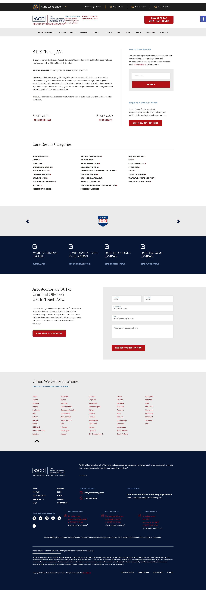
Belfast (35, 417)
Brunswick (64, 396)
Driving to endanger (90, 156)
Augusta (36, 403)
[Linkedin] (47, 518)
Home (35, 488)
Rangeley (120, 403)
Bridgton (36, 434)
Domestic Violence (42, 189)
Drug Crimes (86, 160)
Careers (60, 499)
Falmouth (64, 427)
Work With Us (163, 7)
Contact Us (62, 503)
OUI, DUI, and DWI (136, 156)
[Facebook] (34, 518)
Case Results (38, 499)
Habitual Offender (89, 181)
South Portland (122, 434)
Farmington (65, 430)
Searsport (120, 424)
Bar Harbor (36, 410)
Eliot (62, 424)
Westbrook (149, 410)
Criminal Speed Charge (44, 181)
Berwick (35, 420)
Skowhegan (121, 427)
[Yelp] (53, 518)
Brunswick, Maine (71, 23)
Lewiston (92, 413)
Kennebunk (93, 403)
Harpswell (92, 400)
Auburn (35, 400)
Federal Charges (88, 174)
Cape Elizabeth (66, 406)
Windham (149, 413)
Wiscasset (149, 417)
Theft (131, 171)
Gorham (92, 396)
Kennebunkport (94, 406)
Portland (120, 400)
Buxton (63, 400)
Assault (37, 160)
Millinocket (93, 424)
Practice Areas (39, 495)
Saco (119, 413)
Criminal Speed (40, 178)
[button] (27, 221)
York (146, 424)
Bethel (35, 424)
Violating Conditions (139, 181)
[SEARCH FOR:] (151, 76)
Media (59, 495)
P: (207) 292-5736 (112, 522)
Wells (147, 403)
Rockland (120, 406)
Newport (92, 427)
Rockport (120, 410)
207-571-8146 (91, 498)
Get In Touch (140, 7)
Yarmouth (149, 420)
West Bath (149, 406)
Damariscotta (66, 417)
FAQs (35, 503)
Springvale (149, 396)
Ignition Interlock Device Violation (98, 185)
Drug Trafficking (89, 167)
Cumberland (65, 413)
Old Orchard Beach (96, 434)
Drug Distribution (89, 163)
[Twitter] (40, 518)
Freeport (64, 434)
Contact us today (139, 497)
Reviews (60, 488)
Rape (130, 160)
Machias (92, 417)
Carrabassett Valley (68, 410)
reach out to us (140, 64)
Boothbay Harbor (39, 430)
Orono (119, 396)
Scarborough (122, 420)
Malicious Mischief (89, 189)
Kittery (91, 410)
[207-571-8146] (81, 498)
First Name (116, 297)
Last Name (148, 297)
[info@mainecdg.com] (81, 492)
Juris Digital (87, 573)
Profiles (36, 492)
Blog (59, 492)
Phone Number (117, 306)
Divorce (37, 185)
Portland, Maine (71, 19)
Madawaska (93, 420)
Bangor (35, 406)
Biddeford (36, 427)
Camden (64, 403)
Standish (148, 400)
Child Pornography (42, 167)
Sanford (120, 417)
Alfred (35, 396)
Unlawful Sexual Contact (141, 178)
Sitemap (170, 572)
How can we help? (118, 326)
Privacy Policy (128, 572)
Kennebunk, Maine (72, 21)
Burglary (37, 163)
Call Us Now (118, 7)
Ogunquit (92, 430)
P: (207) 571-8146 (75, 522)
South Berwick (122, 430)
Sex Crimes (133, 167)
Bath (34, 413)
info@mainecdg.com (94, 493)
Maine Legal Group (93, 7)
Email (115, 316)
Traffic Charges (136, 174)
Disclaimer (158, 572)
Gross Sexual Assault (91, 178)
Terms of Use (143, 572)
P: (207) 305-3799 (150, 525)
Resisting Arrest (136, 163)
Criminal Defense (41, 171)
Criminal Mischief (41, 174)
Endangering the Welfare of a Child (97, 171)
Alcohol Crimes (40, 156)
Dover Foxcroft (66, 420)
